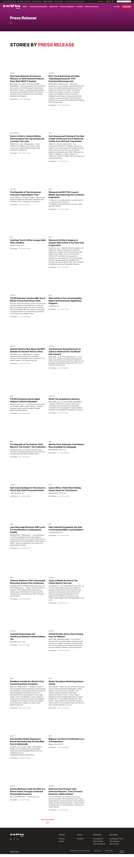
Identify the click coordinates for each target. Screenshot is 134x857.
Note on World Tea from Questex (74, 1)
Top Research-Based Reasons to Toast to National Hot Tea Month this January (65, 351)
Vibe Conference (37, 1)
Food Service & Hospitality (38, 6)
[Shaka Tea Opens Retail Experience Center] (67, 658)
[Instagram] (112, 1)
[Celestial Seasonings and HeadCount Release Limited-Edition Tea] (28, 611)
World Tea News (48, 1)
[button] (47, 821)
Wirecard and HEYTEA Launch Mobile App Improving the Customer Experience (66, 194)
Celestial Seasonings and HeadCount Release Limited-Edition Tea (27, 636)
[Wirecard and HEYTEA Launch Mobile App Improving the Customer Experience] (59, 168)
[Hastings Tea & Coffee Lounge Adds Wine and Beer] (23, 216)
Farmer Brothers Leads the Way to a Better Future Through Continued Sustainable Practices (27, 791)
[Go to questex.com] (14, 851)
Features (51, 73)
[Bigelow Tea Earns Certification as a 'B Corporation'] (67, 716)
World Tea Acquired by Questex (64, 399)
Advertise (100, 1)
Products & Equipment (67, 6)
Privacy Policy (109, 850)
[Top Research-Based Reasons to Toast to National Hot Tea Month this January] (67, 326)
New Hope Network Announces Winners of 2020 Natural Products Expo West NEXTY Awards (27, 78)
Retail (25, 6)
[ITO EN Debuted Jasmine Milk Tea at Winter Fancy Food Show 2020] (28, 275)
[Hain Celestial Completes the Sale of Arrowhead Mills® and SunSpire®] (66, 505)
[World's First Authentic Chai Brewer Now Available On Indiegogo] (67, 421)
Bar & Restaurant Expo (24, 1)
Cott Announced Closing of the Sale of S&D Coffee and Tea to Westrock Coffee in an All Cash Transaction (66, 138)
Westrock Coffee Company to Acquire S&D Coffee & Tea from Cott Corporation (66, 242)
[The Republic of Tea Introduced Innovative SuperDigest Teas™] (28, 170)
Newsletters (80, 838)
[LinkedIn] (107, 1)
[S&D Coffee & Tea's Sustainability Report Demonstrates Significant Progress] (67, 275)
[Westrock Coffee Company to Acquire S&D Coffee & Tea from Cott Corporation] (63, 216)
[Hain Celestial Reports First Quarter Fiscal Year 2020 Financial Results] (28, 465)
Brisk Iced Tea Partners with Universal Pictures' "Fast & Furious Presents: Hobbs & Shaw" (65, 791)
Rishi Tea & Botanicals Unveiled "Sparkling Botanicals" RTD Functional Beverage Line (64, 78)
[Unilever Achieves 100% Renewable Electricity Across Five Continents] (28, 557)
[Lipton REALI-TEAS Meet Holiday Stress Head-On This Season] (67, 465)
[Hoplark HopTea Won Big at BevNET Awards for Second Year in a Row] (28, 326)
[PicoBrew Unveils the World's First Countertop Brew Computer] (28, 658)
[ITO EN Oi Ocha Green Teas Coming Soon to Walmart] (67, 611)
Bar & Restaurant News (9, 1)
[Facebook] (110, 1)
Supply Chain (53, 6)
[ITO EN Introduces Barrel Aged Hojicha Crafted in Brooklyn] (28, 376)
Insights (12, 73)
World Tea (52, 396)
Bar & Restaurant (98, 838)
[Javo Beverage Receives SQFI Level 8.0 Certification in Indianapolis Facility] (28, 504)
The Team (62, 838)
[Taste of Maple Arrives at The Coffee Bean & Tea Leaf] (67, 557)
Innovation (79, 6)
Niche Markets (14, 133)
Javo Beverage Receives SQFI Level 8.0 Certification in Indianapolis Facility (27, 529)
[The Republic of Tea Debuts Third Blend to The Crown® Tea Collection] (28, 421)
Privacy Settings (121, 851)
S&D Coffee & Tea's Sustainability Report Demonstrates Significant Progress (65, 300)
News (50, 133)
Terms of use (97, 850)
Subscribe (126, 7)
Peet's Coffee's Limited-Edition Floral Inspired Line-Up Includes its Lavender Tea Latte (27, 138)
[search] (129, 1)
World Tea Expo (59, 1)
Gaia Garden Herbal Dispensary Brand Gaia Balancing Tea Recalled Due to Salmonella (27, 741)
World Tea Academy (91, 6)
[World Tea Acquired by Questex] (65, 375)
